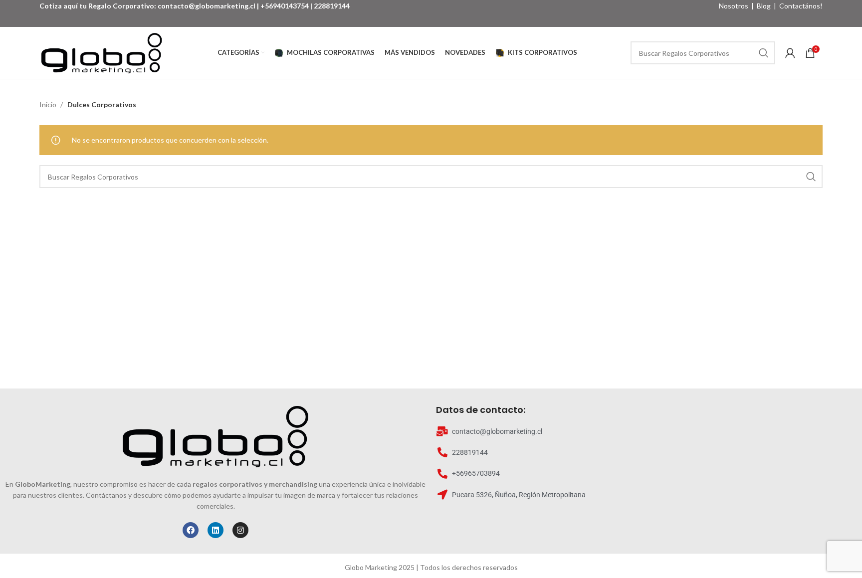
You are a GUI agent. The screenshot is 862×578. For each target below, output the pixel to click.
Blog (764, 5)
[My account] (790, 53)
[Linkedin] (215, 530)
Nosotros (733, 5)
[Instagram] (240, 530)
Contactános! (801, 5)
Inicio (48, 104)
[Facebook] (191, 530)
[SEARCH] (763, 52)
